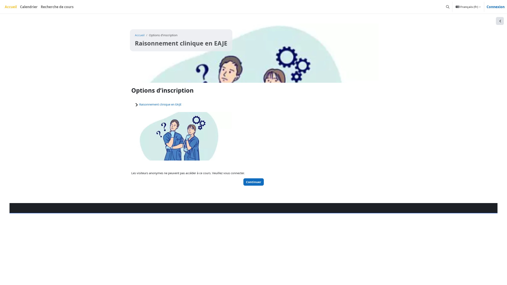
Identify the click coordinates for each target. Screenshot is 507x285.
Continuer (253, 182)
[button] (447, 7)
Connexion (496, 7)
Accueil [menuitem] (11, 7)
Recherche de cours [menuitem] (57, 7)
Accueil (140, 35)
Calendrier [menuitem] (29, 7)
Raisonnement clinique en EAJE (160, 104)
